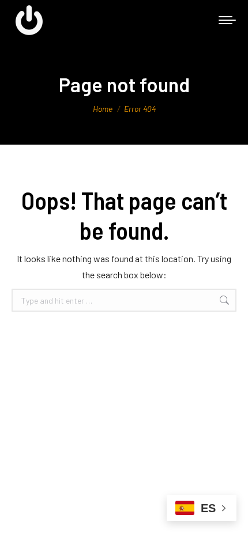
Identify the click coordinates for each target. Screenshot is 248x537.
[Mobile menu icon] (227, 20)
